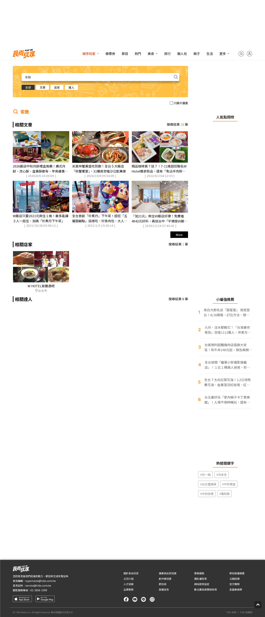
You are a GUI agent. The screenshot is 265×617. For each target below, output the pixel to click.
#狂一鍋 (205, 474)
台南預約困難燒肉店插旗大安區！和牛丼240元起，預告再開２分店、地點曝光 (228, 347)
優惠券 (110, 53)
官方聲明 (234, 584)
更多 (222, 53)
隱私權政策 (200, 578)
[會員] (249, 53)
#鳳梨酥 (224, 493)
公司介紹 (128, 578)
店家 (57, 87)
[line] (143, 599)
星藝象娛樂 (235, 589)
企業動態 (128, 589)
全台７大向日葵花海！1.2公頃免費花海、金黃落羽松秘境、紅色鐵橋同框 (227, 382)
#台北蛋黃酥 (208, 484)
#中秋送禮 (206, 493)
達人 (71, 87)
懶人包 (182, 53)
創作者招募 (165, 578)
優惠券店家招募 (167, 573)
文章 (42, 87)
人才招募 (128, 584)
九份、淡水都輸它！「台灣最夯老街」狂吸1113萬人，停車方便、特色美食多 (227, 330)
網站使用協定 (201, 584)
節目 (125, 53)
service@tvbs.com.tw (38, 585)
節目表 (162, 584)
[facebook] (126, 599)
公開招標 (234, 578)
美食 (151, 53)
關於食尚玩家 (131, 573)
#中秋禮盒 (228, 484)
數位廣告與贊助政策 (205, 589)
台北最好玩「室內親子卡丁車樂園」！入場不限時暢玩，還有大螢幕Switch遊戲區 (227, 400)
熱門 (138, 53)
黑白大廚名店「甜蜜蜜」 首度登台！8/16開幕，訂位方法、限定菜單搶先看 (227, 312)
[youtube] (135, 599)
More (179, 235)
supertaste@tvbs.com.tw (40, 581)
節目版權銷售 (237, 573)
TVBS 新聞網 (246, 612)
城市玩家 (88, 53)
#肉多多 (221, 474)
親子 (196, 53)
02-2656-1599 (38, 590)
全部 (28, 87)
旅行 (167, 53)
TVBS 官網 (231, 612)
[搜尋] (241, 53)
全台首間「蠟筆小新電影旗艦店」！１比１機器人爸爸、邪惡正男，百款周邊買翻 (227, 365)
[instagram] (152, 599)
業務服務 (199, 573)
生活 (209, 53)
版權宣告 (164, 589)
